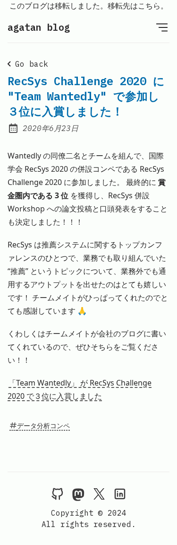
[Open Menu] (161, 27)
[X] (99, 493)
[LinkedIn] (119, 493)
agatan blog (39, 27)
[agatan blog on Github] (57, 493)
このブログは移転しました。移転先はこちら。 (88, 5)
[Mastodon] (78, 493)
